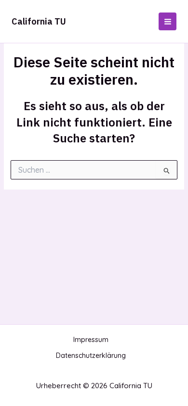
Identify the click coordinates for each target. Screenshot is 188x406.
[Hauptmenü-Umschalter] (167, 21)
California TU (39, 21)
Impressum (90, 339)
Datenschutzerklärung (91, 355)
